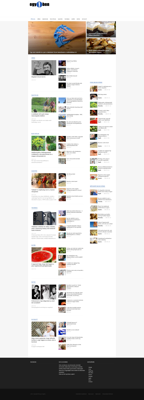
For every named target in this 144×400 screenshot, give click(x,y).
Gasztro (60, 19)
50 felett (84, 19)
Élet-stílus (53, 19)
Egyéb (73, 19)
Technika (67, 19)
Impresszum (91, 394)
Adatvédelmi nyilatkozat (81, 394)
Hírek (38, 19)
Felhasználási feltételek (107, 394)
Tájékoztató (98, 394)
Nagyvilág (45, 19)
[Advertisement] (65, 12)
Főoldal (33, 19)
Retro (78, 19)
